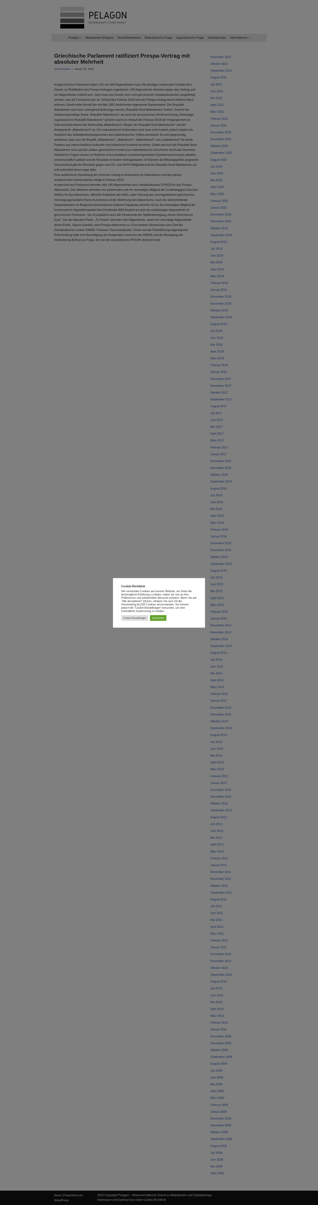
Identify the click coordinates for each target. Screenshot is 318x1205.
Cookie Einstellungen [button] (134, 618)
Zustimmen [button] (158, 618)
